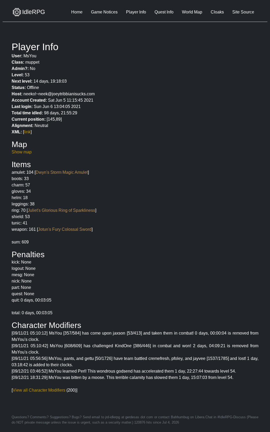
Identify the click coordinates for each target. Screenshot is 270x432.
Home (77, 12)
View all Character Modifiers (39, 390)
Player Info (136, 12)
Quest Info (164, 12)
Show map (22, 152)
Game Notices (104, 12)
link (27, 132)
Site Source (243, 12)
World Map (192, 12)
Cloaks (217, 12)
